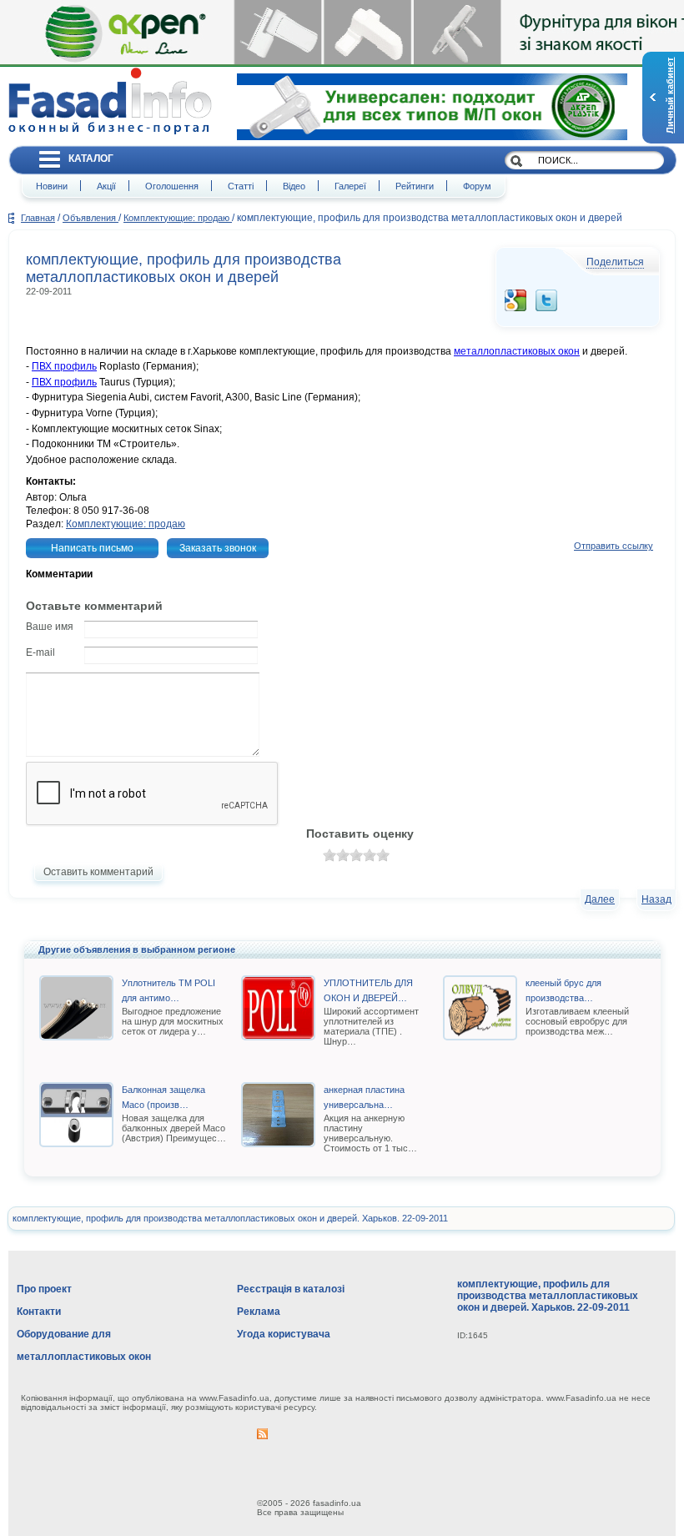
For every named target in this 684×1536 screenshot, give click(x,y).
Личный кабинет (670, 95)
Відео (294, 186)
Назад (656, 899)
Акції (106, 186)
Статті (241, 186)
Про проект (44, 1289)
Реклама (258, 1311)
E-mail (40, 652)
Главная (38, 218)
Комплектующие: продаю (177, 218)
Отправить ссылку (613, 546)
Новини (52, 186)
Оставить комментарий (98, 872)
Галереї (350, 186)
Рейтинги (414, 186)
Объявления (90, 218)
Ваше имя (49, 626)
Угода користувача (283, 1334)
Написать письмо (92, 548)
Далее (600, 899)
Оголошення (172, 186)
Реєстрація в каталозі (291, 1289)
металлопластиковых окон (517, 351)
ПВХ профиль (64, 366)
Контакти (39, 1311)
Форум (477, 186)
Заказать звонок (217, 548)
